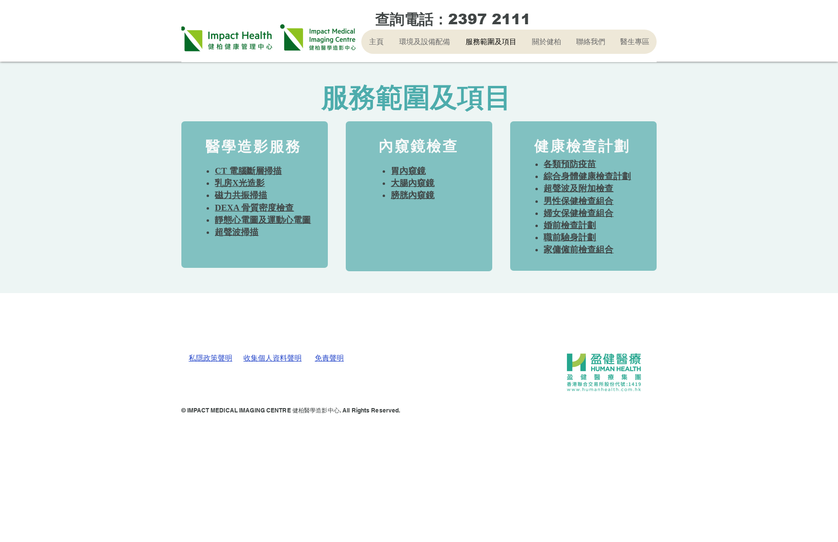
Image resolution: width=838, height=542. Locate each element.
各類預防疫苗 (570, 164)
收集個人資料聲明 (272, 358)
